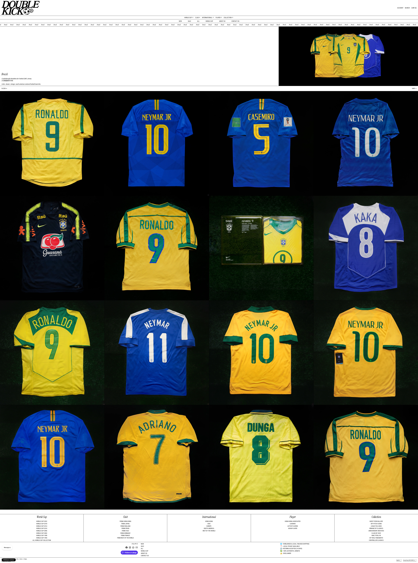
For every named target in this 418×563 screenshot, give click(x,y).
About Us (222, 21)
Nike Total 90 (376, 535)
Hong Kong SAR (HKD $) (409, 560)
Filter (4, 88)
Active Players (292, 526)
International (209, 517)
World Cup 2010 (41, 528)
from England (125, 526)
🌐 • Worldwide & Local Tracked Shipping (294, 544)
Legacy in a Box (376, 526)
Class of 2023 (376, 533)
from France (125, 535)
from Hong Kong (125, 521)
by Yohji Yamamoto (376, 538)
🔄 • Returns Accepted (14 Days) (291, 548)
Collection (376, 517)
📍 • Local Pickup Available (290, 546)
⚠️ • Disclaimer (285, 553)
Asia (208, 524)
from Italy (125, 531)
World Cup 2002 (41, 533)
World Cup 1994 (41, 538)
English (398, 560)
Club (125, 517)
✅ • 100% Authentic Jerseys (290, 551)
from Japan (125, 524)
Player (293, 517)
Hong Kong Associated (292, 521)
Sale (189, 21)
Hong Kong (209, 521)
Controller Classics (376, 540)
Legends (293, 524)
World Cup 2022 (41, 521)
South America (209, 528)
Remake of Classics (376, 528)
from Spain (125, 528)
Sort (413, 88)
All (198, 21)
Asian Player (292, 528)
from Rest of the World (125, 538)
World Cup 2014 (41, 526)
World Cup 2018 (41, 524)
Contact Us (235, 21)
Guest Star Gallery (376, 521)
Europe (208, 526)
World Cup (209, 21)
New (180, 21)
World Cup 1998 (41, 535)
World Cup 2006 (41, 531)
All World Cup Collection (42, 540)
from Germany (125, 533)
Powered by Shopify (6, 561)
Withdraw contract (8, 560)
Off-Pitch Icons (376, 524)
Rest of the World (209, 531)
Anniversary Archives (376, 531)
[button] (407, 8)
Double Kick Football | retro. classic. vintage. (16, 559)
